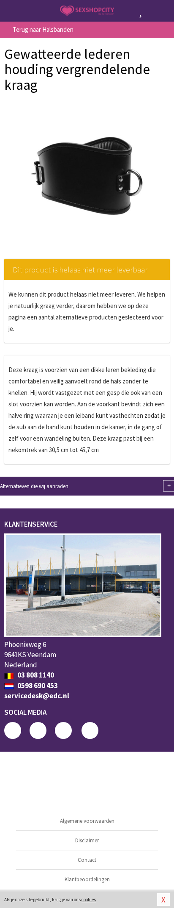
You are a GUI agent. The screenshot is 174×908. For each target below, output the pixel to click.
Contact (87, 860)
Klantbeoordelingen (87, 879)
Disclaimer (87, 840)
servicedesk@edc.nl (36, 695)
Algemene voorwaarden (87, 821)
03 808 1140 (35, 675)
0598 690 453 (37, 685)
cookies (89, 899)
